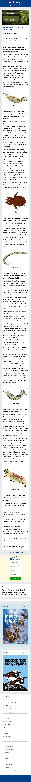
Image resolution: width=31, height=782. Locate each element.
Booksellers (8, 743)
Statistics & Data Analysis (11, 771)
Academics (7, 736)
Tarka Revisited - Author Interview (13, 592)
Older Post (8, 552)
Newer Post (19, 552)
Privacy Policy (8, 718)
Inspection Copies (9, 708)
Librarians (7, 739)
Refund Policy (8, 721)
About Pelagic (8, 712)
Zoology (7, 761)
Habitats (7, 767)
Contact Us (7, 705)
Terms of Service (9, 715)
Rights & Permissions (10, 724)
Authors (7, 733)
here (22, 546)
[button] (24, 606)
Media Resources (9, 746)
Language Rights (9, 749)
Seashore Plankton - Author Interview (14, 594)
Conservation (8, 764)
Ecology (7, 758)
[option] (15, 626)
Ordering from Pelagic (10, 702)
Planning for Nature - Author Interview (14, 590)
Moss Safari (13, 41)
